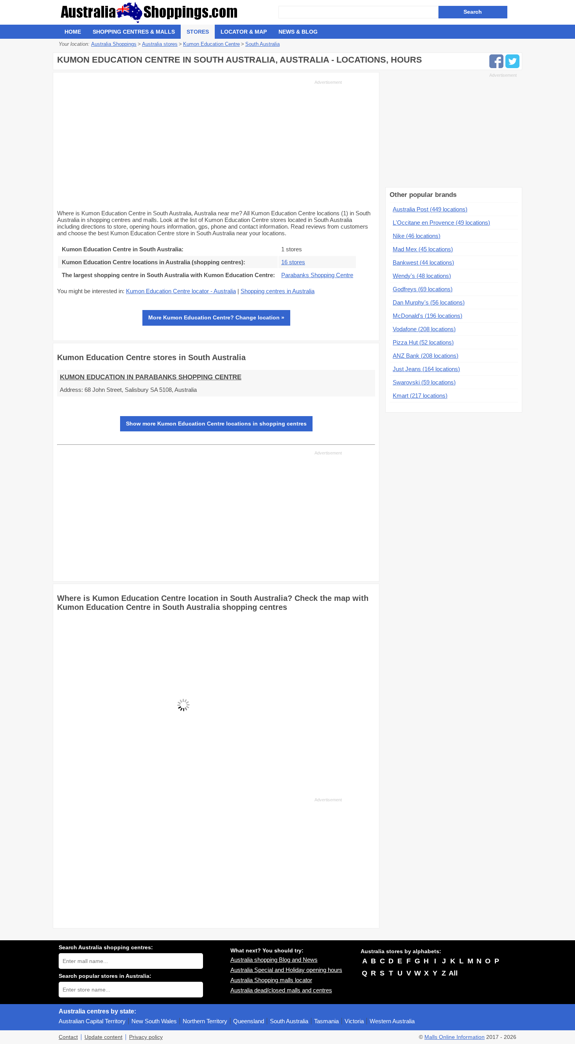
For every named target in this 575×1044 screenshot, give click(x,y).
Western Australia (392, 1021)
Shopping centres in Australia (277, 291)
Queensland (248, 1021)
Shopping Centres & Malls (134, 32)
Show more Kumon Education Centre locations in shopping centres (216, 423)
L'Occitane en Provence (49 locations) (441, 222)
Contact (68, 1037)
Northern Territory (205, 1021)
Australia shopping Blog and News (274, 959)
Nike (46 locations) (416, 236)
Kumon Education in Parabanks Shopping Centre (150, 377)
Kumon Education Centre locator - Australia (181, 291)
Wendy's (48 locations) (422, 275)
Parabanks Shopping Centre (317, 275)
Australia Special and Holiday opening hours (286, 969)
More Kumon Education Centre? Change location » (216, 317)
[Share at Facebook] (496, 61)
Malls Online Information (454, 1037)
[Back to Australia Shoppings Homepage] (169, 12)
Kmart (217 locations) (420, 395)
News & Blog (298, 32)
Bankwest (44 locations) (423, 262)
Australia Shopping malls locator (271, 980)
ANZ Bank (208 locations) (425, 355)
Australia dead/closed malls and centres (281, 990)
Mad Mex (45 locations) (423, 249)
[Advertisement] (199, 144)
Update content (103, 1037)
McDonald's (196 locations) (427, 315)
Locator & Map (244, 32)
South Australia (289, 1021)
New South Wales (154, 1021)
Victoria (354, 1021)
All (453, 973)
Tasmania (326, 1021)
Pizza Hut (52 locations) (423, 342)
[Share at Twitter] (512, 61)
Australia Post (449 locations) (430, 209)
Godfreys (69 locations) (423, 289)
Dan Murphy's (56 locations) (429, 302)
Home (73, 32)
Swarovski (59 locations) (424, 382)
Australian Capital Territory (92, 1021)
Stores (198, 32)
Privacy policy (146, 1037)
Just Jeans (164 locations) (426, 369)
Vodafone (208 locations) (424, 329)
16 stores (293, 262)
